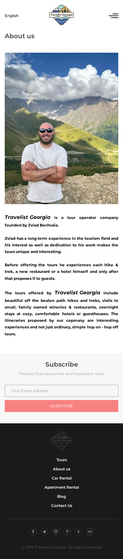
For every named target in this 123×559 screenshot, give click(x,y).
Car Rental (62, 478)
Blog (61, 496)
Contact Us (61, 505)
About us (61, 469)
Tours (61, 459)
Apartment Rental (61, 487)
